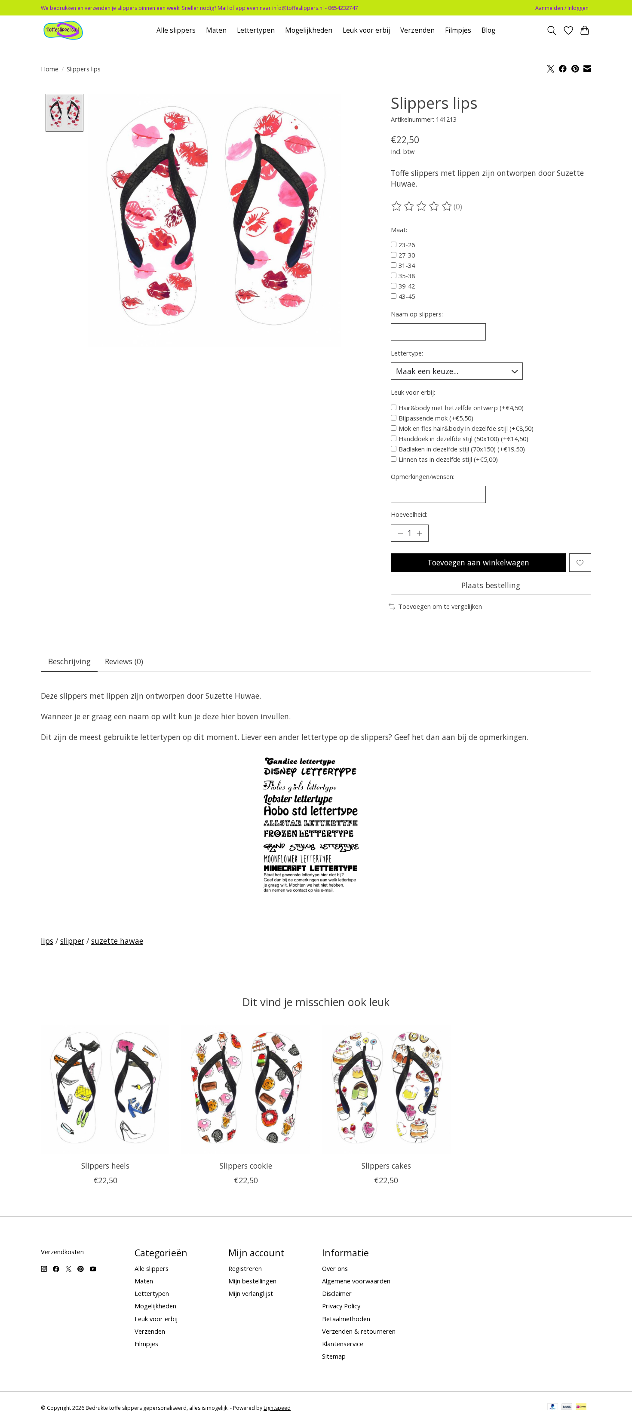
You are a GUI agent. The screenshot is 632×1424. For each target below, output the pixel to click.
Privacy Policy (341, 1305)
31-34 (407, 265)
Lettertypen (256, 30)
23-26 (407, 244)
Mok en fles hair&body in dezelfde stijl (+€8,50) (466, 428)
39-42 (407, 286)
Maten (216, 30)
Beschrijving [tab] (69, 661)
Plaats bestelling (490, 585)
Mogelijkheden (308, 30)
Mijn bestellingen (252, 1281)
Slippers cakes (386, 1165)
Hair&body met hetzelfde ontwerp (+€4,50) (461, 407)
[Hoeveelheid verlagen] (400, 533)
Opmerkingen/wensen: (422, 476)
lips (47, 941)
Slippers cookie (246, 1165)
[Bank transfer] (567, 1407)
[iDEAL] (581, 1407)
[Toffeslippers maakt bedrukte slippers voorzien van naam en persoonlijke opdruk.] (75, 30)
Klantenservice (342, 1343)
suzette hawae (117, 941)
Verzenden (417, 30)
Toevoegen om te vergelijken (440, 606)
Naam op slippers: (417, 314)
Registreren (245, 1268)
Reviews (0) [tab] (124, 661)
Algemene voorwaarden (356, 1281)
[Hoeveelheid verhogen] (419, 533)
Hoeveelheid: (409, 514)
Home (49, 68)
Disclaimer (337, 1293)
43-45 (407, 296)
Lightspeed (277, 1408)
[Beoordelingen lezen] (422, 206)
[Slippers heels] (105, 1089)
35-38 (407, 275)
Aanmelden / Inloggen (562, 8)
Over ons (335, 1268)
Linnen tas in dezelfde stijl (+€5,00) (448, 459)
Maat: (399, 229)
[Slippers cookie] (245, 1089)
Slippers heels (105, 1165)
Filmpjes (458, 30)
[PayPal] (552, 1407)
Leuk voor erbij (366, 30)
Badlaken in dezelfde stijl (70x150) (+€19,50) (462, 449)
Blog (488, 30)
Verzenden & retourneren (359, 1331)
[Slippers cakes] (386, 1089)
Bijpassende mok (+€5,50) (436, 418)
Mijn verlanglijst (250, 1293)
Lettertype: (407, 353)
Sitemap (334, 1356)
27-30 (407, 255)
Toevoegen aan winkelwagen (478, 562)
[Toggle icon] (552, 30)
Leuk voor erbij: (413, 392)
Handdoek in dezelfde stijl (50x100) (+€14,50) (463, 438)
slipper (72, 941)
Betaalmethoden (346, 1318)
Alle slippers (176, 30)
